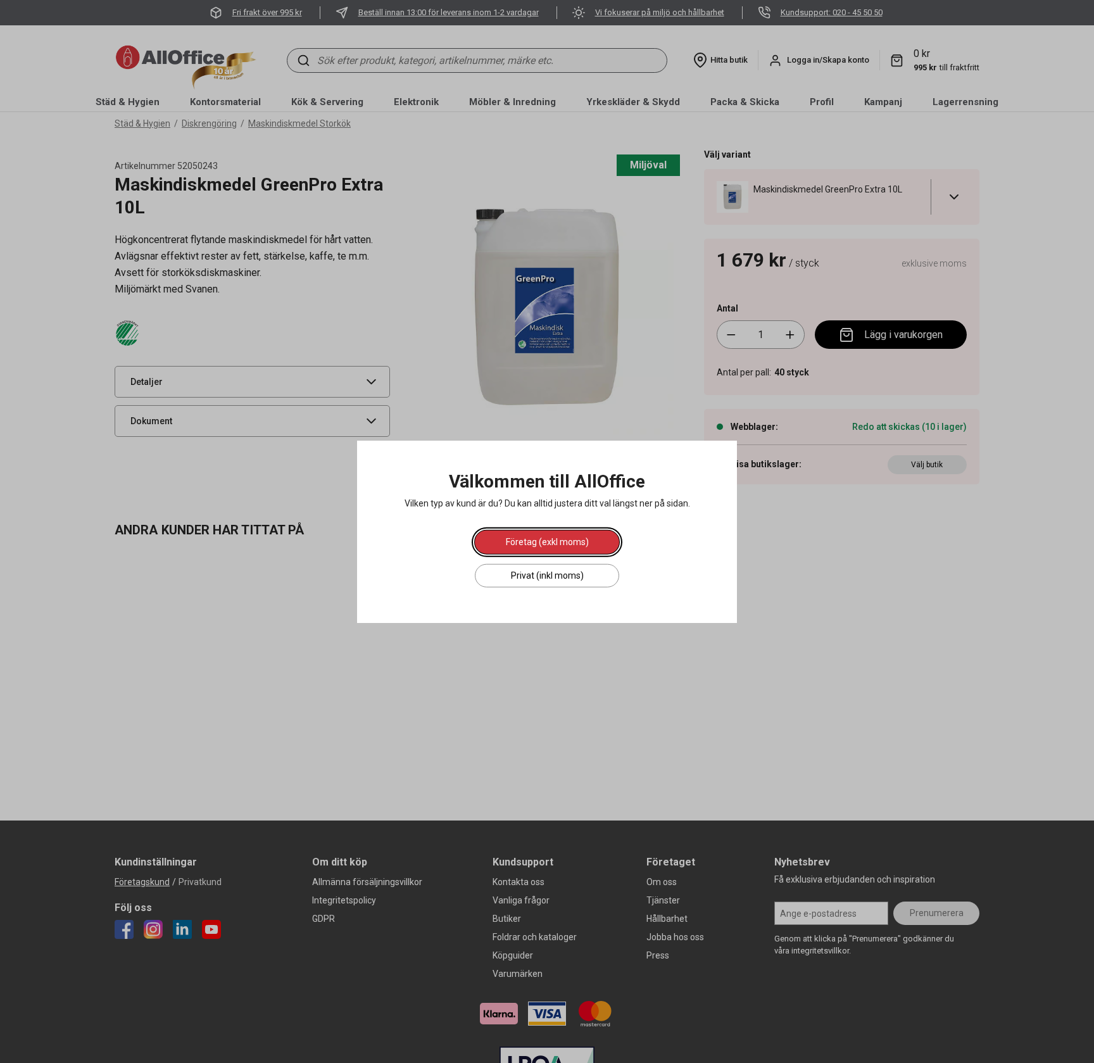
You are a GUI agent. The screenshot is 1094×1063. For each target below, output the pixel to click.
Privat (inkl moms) (547, 575)
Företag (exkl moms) (547, 542)
